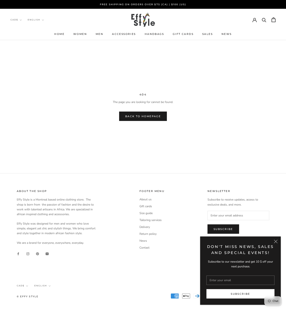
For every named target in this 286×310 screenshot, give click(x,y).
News (227, 34)
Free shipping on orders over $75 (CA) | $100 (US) (143, 4)
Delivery (144, 227)
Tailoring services (150, 220)
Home (59, 34)
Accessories (124, 34)
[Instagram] (27, 253)
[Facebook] (18, 253)
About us (145, 199)
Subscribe (240, 293)
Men (99, 34)
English (34, 19)
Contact (144, 248)
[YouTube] (47, 253)
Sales (207, 34)
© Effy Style (27, 296)
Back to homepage (143, 116)
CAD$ (14, 19)
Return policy (148, 234)
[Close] (276, 241)
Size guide (146, 213)
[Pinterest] (37, 253)
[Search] (264, 20)
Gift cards (183, 34)
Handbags (154, 34)
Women (80, 34)
